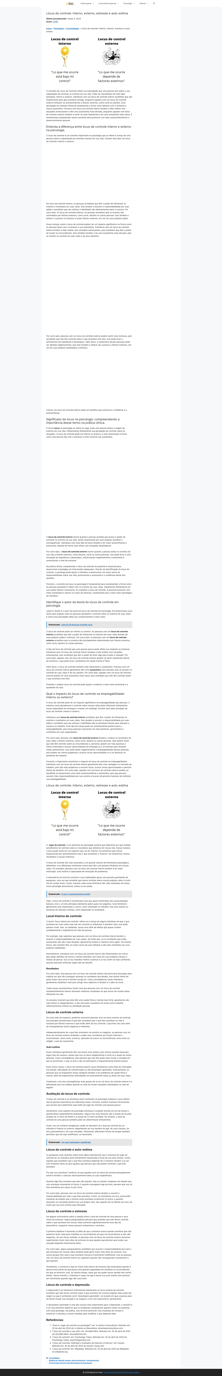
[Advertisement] (89, 162)
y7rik (55, 22)
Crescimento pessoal (107, 3)
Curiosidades (72, 28)
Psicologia (127, 3)
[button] (154, 3)
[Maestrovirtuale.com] (71, 3)
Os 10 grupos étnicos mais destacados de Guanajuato (70, 1363)
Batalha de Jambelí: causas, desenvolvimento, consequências (74, 1360)
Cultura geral (85, 3)
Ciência (142, 3)
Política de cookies (131, 1372)
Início (49, 28)
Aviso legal (108, 1372)
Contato (118, 1372)
